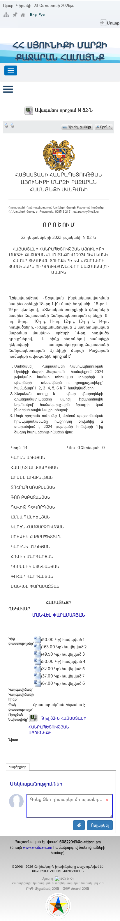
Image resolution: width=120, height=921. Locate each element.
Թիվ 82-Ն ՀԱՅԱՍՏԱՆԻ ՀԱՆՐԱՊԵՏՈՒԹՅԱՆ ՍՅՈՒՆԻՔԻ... (58, 725)
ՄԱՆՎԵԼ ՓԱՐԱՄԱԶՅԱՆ (58, 615)
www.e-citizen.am (37, 847)
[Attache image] (79, 825)
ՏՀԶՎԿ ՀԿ (66, 879)
